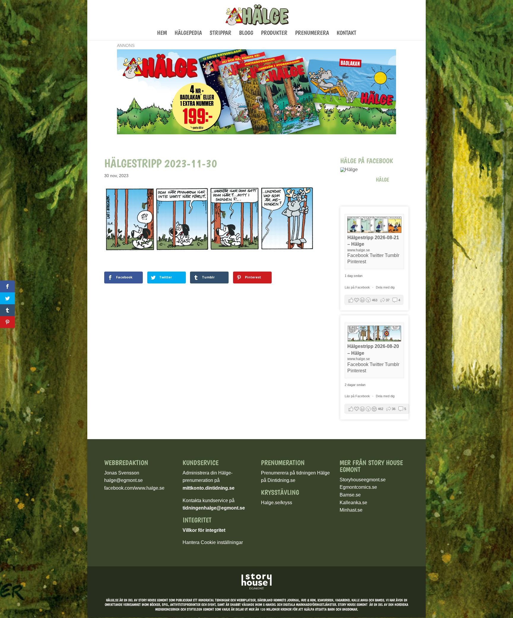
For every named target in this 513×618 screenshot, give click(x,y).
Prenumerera (312, 33)
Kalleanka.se (353, 502)
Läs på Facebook (358, 287)
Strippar (220, 33)
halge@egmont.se (123, 480)
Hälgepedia (188, 33)
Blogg (246, 33)
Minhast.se (351, 510)
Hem (162, 33)
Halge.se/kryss (276, 502)
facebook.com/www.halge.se (134, 488)
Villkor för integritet (204, 530)
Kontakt (346, 33)
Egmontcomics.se (358, 487)
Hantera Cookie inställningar (213, 542)
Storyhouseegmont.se (363, 479)
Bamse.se (350, 494)
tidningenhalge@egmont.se (214, 507)
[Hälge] (355, 169)
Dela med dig (385, 287)
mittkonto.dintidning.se (209, 488)
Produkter (274, 33)
